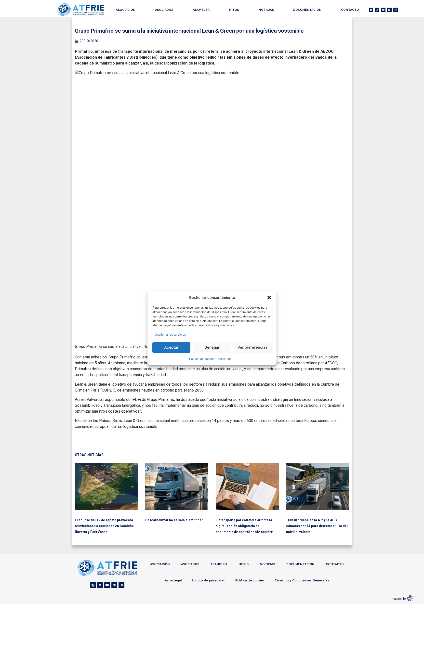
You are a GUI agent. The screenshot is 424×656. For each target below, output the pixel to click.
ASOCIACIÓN (125, 10)
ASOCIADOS (164, 10)
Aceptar (171, 347)
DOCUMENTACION (307, 10)
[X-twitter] (377, 10)
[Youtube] (383, 10)
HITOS (234, 10)
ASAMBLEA (201, 10)
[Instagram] (395, 10)
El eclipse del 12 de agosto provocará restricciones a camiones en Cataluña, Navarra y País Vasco (105, 526)
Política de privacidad (208, 580)
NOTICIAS (266, 10)
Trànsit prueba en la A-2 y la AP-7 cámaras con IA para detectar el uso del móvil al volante (317, 526)
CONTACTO (350, 10)
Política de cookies (202, 358)
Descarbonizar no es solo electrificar (174, 520)
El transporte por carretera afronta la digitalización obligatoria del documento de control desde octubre (244, 526)
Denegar (212, 347)
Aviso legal (225, 358)
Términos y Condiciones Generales (302, 580)
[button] (269, 297)
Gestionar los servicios (170, 334)
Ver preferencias (252, 347)
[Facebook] (371, 10)
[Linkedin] (389, 10)
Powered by (399, 599)
